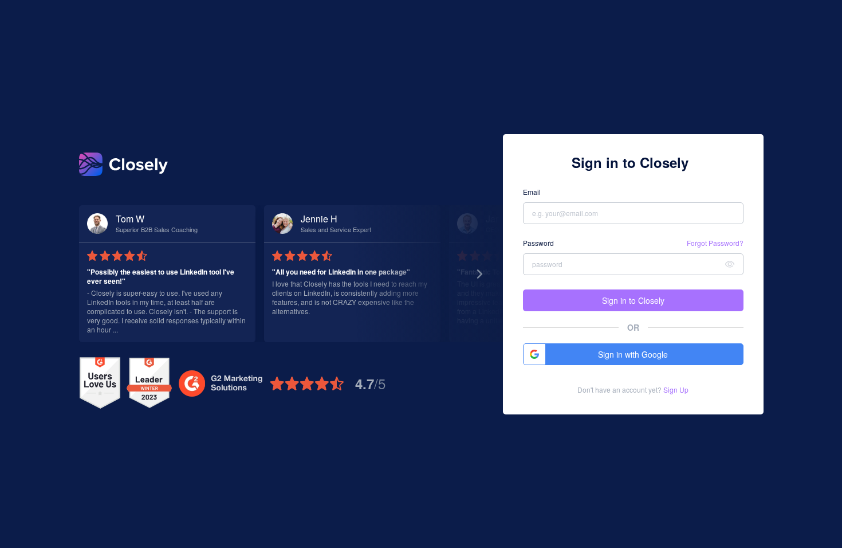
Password (538, 243)
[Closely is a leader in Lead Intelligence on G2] (149, 383)
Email (532, 192)
